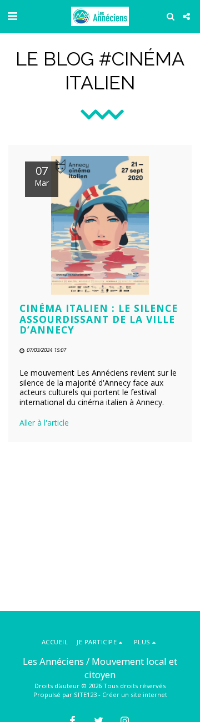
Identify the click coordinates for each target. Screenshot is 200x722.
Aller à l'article (44, 422)
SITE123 (85, 694)
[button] (12, 15)
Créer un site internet (134, 694)
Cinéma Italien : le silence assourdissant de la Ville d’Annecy (98, 318)
